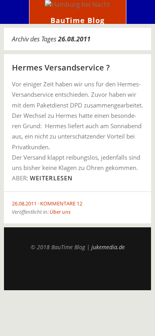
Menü (14, 12)
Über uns (60, 211)
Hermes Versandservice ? (61, 67)
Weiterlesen (51, 178)
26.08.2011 (24, 203)
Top (77, 270)
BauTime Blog (77, 20)
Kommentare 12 (61, 203)
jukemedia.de (108, 247)
